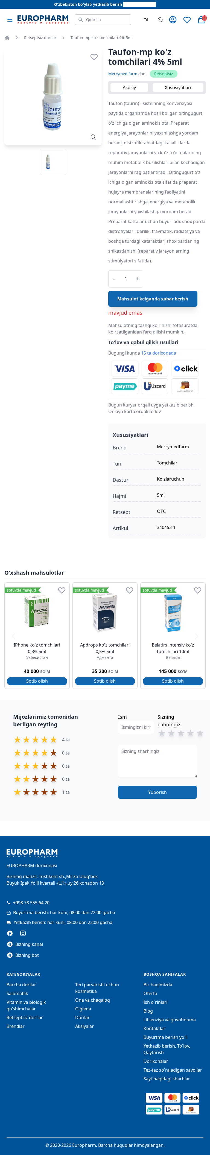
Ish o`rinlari (155, 1002)
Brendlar (16, 1026)
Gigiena (83, 1009)
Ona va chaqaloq (92, 1000)
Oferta (150, 993)
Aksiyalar (84, 1026)
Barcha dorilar (21, 985)
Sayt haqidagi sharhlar (167, 1079)
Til (146, 19)
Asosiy (129, 87)
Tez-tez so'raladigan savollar (173, 1070)
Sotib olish (37, 681)
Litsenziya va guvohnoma (170, 1020)
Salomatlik (17, 993)
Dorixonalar (156, 1061)
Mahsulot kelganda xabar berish (152, 299)
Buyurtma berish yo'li (166, 1037)
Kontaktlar (154, 1028)
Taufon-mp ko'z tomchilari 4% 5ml (102, 37)
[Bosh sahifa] (7, 37)
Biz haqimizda (158, 985)
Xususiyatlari (178, 87)
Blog (148, 1011)
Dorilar (82, 1017)
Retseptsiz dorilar (40, 37)
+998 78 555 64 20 (31, 903)
